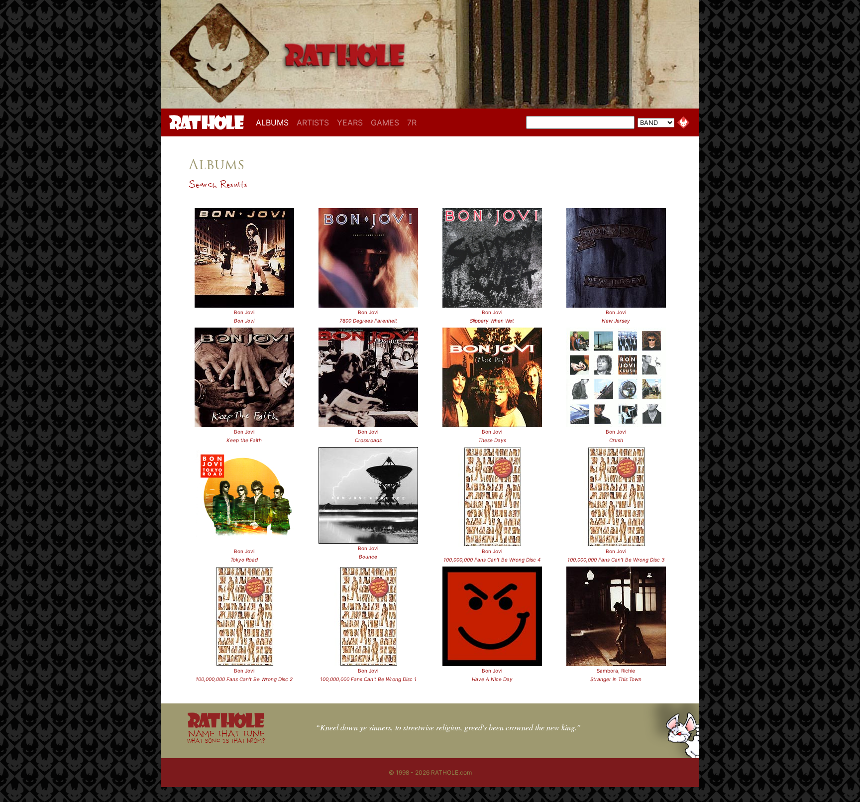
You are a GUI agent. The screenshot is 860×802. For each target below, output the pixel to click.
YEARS (350, 122)
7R (412, 122)
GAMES (385, 122)
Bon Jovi (244, 312)
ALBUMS (274, 122)
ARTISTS (313, 122)
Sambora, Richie (616, 671)
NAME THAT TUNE (226, 736)
